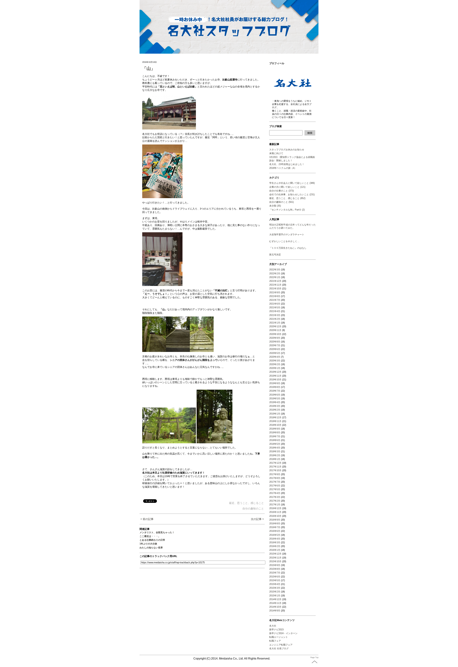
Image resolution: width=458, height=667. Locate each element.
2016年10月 (275, 516)
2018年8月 (274, 432)
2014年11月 (275, 603)
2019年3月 (274, 406)
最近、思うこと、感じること (246, 502)
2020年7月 (274, 345)
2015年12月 (275, 553)
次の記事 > (257, 519)
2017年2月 (274, 500)
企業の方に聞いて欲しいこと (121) (287, 187)
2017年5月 (274, 489)
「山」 (148, 68)
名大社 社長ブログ (279, 648)
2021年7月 (274, 300)
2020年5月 (274, 353)
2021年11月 (275, 284)
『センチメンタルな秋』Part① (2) (287, 209)
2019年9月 (274, 383)
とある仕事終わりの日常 (152, 540)
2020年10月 (275, 334)
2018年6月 (274, 440)
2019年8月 (274, 387)
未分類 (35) (275, 205)
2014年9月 (274, 610)
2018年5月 (274, 444)
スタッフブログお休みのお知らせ (286, 149)
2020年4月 (274, 356)
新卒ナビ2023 (276, 629)
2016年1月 (274, 550)
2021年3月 (274, 315)
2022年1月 (274, 277)
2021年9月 (274, 292)
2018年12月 (275, 417)
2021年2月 (274, 319)
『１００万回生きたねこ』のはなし (287, 248)
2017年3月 (274, 497)
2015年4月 (274, 584)
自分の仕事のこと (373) (281, 190)
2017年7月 (274, 481)
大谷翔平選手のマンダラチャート (286, 234)
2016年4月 (274, 538)
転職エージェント (278, 637)
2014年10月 (275, 606)
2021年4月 (274, 311)
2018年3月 (274, 451)
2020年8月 (274, 341)
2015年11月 (275, 557)
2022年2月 (274, 273)
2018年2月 (274, 455)
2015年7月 (274, 572)
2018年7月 (274, 436)
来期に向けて (276, 153)
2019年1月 (274, 413)
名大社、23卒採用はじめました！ (286, 164)
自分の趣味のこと (253, 508)
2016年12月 (275, 508)
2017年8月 (274, 478)
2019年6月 (274, 394)
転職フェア (275, 640)
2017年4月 (274, 493)
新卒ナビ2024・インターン (283, 633)
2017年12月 (275, 463)
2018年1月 (274, 459)
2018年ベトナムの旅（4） (282, 168)
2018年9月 (274, 428)
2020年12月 (275, 326)
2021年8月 (274, 296)
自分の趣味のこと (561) (281, 202)
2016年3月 (274, 542)
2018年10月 (275, 425)
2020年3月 (274, 360)
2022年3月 (274, 269)
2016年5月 (274, 535)
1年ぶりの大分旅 (148, 543)
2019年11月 (275, 375)
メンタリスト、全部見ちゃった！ (157, 532)
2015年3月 (274, 588)
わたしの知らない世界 (151, 547)
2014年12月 (275, 599)
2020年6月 (274, 349)
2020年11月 (275, 330)
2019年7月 (274, 390)
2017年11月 (275, 466)
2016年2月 (274, 546)
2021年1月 (274, 322)
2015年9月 (274, 565)
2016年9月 (274, 519)
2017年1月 (274, 504)
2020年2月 (274, 364)
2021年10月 (275, 288)
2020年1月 (274, 368)
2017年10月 (275, 470)
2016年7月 (274, 527)
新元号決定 (275, 254)
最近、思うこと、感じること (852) (287, 198)
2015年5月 (274, 580)
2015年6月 (274, 576)
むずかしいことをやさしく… (284, 241)
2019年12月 (275, 372)
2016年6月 (274, 531)
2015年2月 (274, 591)
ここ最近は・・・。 (150, 536)
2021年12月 (275, 281)
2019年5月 (274, 398)
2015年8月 (274, 569)
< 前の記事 (147, 519)
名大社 (272, 625)
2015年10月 (275, 561)
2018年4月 (274, 447)
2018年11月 (275, 421)
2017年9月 (274, 474)
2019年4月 (274, 402)
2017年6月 (274, 485)
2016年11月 (275, 512)
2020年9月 (274, 338)
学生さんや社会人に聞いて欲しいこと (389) (292, 183)
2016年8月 (274, 523)
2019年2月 (274, 409)
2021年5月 (274, 307)
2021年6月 (274, 303)
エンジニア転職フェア (281, 644)
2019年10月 (275, 379)
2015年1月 (274, 595)
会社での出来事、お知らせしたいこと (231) (292, 194)
